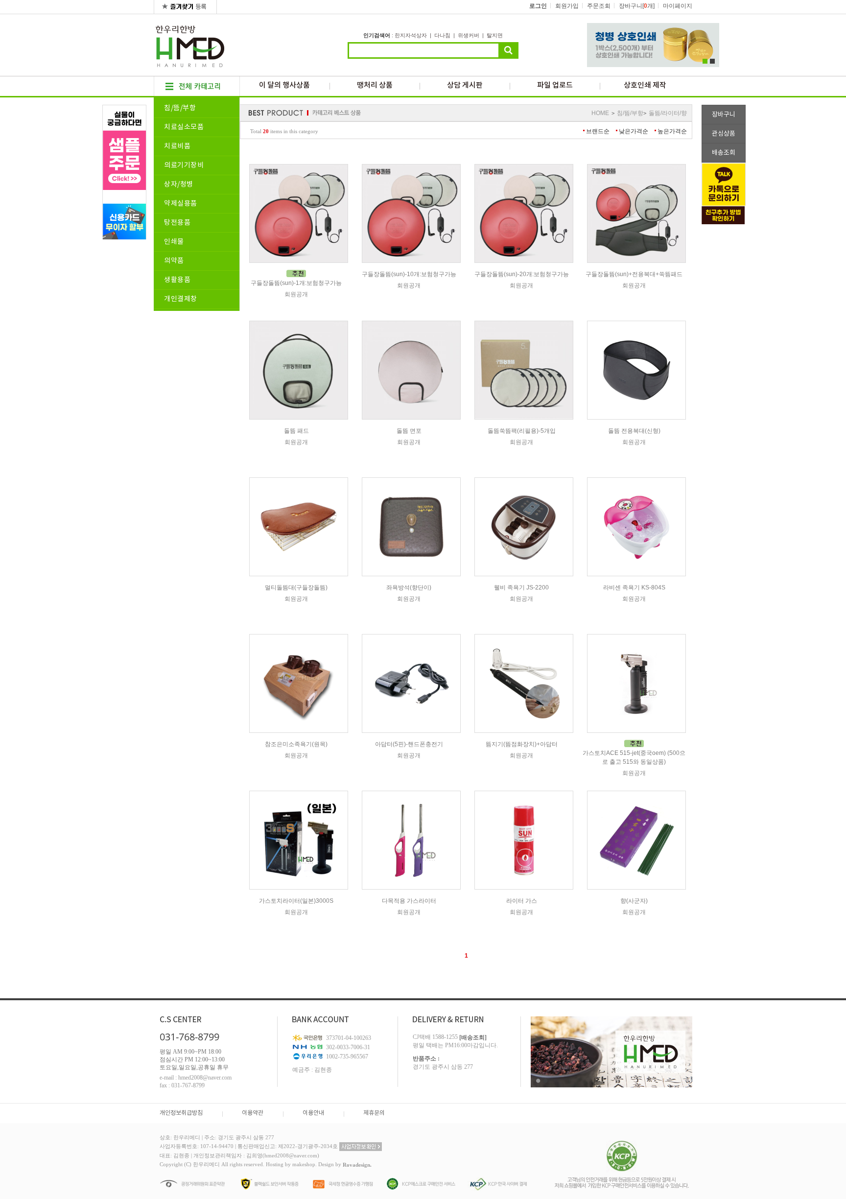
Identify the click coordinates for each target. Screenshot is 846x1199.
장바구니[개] (637, 5)
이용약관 (252, 1113)
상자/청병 (178, 184)
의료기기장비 (184, 165)
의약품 (174, 261)
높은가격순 (672, 131)
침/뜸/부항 (180, 108)
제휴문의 (374, 1113)
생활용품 (177, 280)
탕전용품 (177, 223)
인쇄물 (174, 242)
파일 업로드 (555, 85)
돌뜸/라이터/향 (668, 113)
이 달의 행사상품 (284, 85)
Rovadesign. (357, 1165)
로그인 (538, 5)
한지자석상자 (411, 35)
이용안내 (313, 1113)
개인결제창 (180, 299)
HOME (600, 113)
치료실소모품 (184, 127)
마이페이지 (677, 5)
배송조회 (723, 153)
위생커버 (468, 35)
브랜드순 (598, 131)
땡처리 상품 (375, 85)
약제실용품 (180, 204)
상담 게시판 (465, 85)
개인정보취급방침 (181, 1113)
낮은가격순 (633, 131)
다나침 (442, 35)
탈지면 (495, 35)
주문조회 (599, 5)
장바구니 (723, 114)
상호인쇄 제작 (645, 85)
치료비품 (177, 146)
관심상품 (723, 134)
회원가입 (567, 5)
